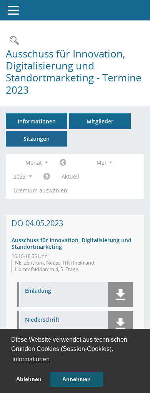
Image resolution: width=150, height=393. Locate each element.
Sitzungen (36, 138)
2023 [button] (20, 176)
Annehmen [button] (76, 379)
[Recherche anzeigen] (12, 40)
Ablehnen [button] (29, 379)
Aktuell (70, 176)
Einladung (38, 291)
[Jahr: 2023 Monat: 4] (63, 163)
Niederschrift (42, 320)
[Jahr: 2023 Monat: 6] (47, 177)
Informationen (37, 121)
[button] (120, 294)
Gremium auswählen (40, 190)
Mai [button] (102, 162)
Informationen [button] (31, 359)
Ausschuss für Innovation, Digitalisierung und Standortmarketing (72, 243)
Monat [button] (34, 162)
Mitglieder (100, 121)
